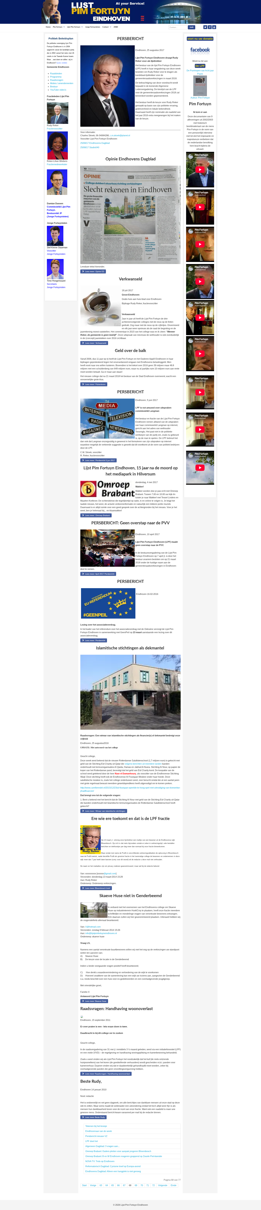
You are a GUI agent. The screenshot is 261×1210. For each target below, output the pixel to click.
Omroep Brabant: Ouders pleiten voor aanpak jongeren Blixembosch (118, 1151)
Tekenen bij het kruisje (96, 1126)
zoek (191, 27)
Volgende (162, 1185)
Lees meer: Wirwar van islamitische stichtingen (105, 811)
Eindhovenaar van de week (98, 1131)
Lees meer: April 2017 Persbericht (99, 574)
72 (153, 1185)
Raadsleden (56, 73)
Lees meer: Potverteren (95, 384)
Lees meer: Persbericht (95, 640)
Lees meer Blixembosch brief (97, 888)
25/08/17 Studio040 (89, 147)
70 (142, 1185)
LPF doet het (91, 1141)
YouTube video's (58, 90)
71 (147, 1185)
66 (118, 1185)
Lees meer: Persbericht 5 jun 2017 (100, 460)
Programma (55, 77)
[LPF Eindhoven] (123, 12)
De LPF (200, 65)
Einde (173, 1185)
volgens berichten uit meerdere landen (143, 764)
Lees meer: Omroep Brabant (97, 515)
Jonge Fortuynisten (56, 254)
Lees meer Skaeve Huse (95, 1001)
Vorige (93, 1185)
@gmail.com (110, 873)
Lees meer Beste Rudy (95, 1117)
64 (106, 1185)
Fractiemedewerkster (57, 164)
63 (101, 1185)
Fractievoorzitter (54, 129)
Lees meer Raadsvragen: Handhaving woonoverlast (107, 1074)
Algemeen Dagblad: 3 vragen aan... (102, 1146)
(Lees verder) (62, 63)
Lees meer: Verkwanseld (95, 343)
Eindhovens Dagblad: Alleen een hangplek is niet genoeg (113, 1171)
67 (124, 1185)
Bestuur (54, 86)
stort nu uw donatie (200, 38)
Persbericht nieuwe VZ (96, 1136)
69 (136, 1185)
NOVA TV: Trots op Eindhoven (99, 1161)
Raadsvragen (56, 80)
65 (112, 1185)
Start (84, 1185)
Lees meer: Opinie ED (94, 271)
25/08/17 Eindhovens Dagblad (95, 143)
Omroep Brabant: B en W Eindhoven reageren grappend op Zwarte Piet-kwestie (123, 1156)
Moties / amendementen (61, 83)
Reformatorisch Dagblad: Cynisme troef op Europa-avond (113, 1166)
